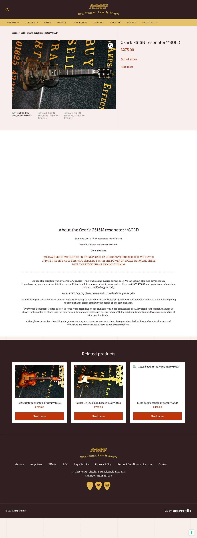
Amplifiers (36, 464)
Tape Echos (79, 22)
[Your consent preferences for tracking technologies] (192, 533)
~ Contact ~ (149, 22)
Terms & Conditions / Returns (135, 464)
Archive (115, 22)
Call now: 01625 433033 (98, 475)
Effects (52, 464)
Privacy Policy (103, 464)
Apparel (98, 22)
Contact (163, 464)
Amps (47, 22)
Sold (23, 32)
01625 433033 (138, 284)
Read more (127, 66)
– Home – (13, 22)
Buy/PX (131, 22)
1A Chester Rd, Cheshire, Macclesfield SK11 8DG (98, 471)
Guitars (30, 22)
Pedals (61, 22)
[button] (7, 9)
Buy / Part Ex (81, 464)
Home (15, 32)
